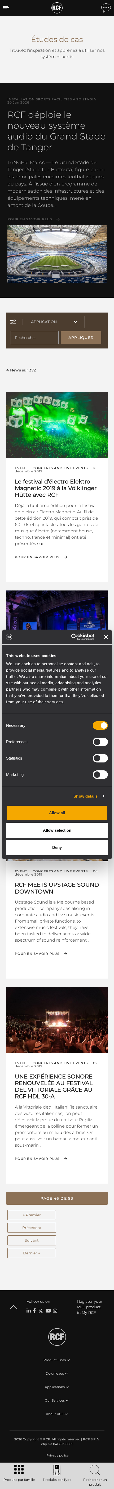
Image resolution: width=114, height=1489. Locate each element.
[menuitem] (57, 1455)
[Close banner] (106, 637)
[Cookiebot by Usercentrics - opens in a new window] (71, 637)
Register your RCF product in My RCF (89, 1307)
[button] (57, 1198)
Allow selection (57, 830)
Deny (57, 847)
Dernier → (31, 1253)
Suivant (32, 1240)
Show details (85, 796)
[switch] (100, 742)
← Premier (32, 1215)
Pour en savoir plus (29, 219)
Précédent (31, 1227)
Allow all (57, 813)
